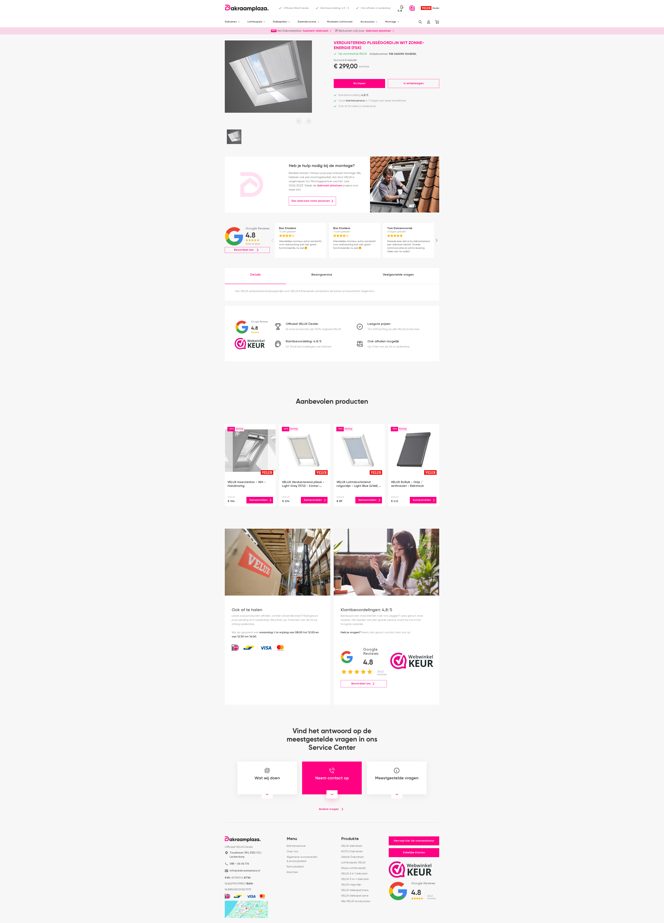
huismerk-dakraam (315, 31)
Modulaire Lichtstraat (340, 22)
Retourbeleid (295, 866)
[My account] (428, 22)
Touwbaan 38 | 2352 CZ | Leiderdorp (245, 854)
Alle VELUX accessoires (355, 901)
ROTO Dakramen (352, 851)
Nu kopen (359, 83)
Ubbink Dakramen (352, 857)
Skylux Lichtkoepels (353, 868)
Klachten (292, 872)
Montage (390, 22)
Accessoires (368, 22)
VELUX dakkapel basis (355, 890)
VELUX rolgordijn (351, 884)
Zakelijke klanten (414, 852)
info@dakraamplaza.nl (245, 870)
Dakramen (231, 22)
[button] (420, 22)
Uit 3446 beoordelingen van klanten (308, 346)
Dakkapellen (280, 22)
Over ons (292, 851)
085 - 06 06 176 (239, 863)
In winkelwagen (414, 83)
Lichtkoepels (254, 22)
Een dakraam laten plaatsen (311, 201)
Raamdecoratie (307, 22)
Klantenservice (296, 846)
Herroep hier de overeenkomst (414, 840)
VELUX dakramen (351, 846)
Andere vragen (329, 809)
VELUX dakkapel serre (354, 895)
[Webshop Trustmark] (412, 8)
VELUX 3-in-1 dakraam (355, 879)
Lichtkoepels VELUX (353, 862)
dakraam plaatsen (378, 31)
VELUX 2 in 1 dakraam (354, 873)
